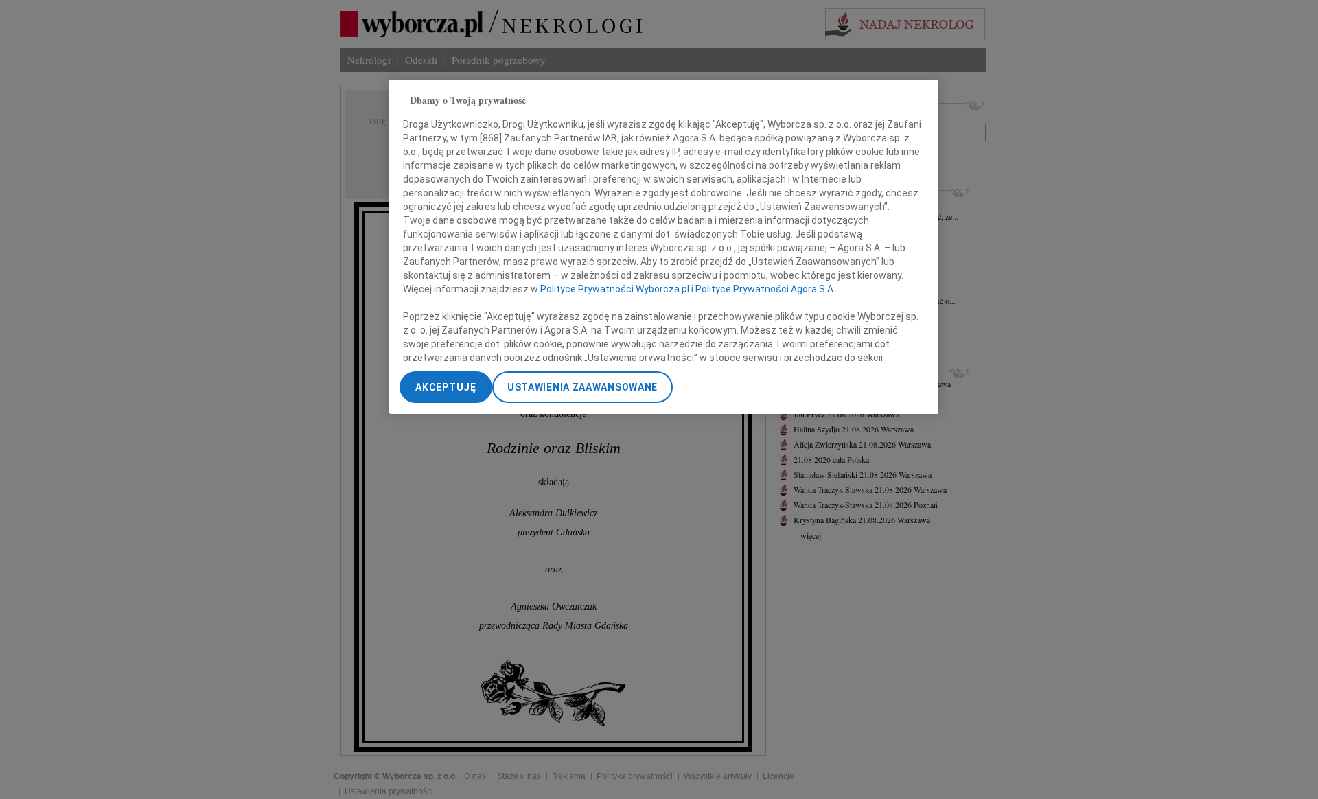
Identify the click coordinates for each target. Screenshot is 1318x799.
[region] (663, 247)
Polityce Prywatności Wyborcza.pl (614, 288)
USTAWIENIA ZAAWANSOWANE (582, 387)
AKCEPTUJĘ (445, 387)
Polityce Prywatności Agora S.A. (765, 288)
